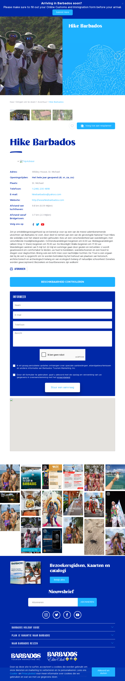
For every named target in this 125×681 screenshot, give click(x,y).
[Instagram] (46, 615)
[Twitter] (37, 224)
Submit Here (62, 12)
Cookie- (14, 674)
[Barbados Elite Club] (62, 656)
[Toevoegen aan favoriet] (72, 125)
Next (116, 56)
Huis (12, 102)
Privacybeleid (29, 674)
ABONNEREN (87, 602)
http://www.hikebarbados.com (48, 200)
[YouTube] (42, 224)
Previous (8, 56)
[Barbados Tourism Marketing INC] (26, 656)
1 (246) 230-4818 (41, 189)
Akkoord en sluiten (103, 672)
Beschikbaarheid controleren (62, 282)
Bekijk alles (59, 580)
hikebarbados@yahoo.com (46, 194)
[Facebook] (33, 224)
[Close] (122, 3)
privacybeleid (63, 377)
